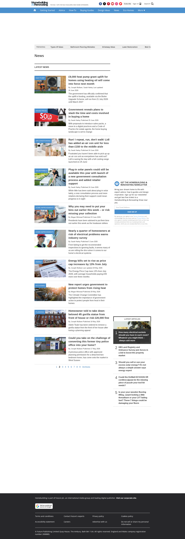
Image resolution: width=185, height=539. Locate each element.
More (140, 10)
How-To (72, 10)
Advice (62, 10)
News (116, 10)
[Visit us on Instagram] (116, 3)
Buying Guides (87, 10)
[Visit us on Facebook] (100, 3)
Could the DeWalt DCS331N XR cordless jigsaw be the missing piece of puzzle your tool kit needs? (133, 381)
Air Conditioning (43, 141)
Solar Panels (41, 170)
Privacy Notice (141, 218)
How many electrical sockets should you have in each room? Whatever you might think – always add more (134, 336)
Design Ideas (104, 10)
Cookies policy (127, 516)
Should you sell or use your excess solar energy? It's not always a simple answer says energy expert (132, 366)
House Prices (41, 111)
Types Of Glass (57, 47)
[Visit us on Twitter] (104, 3)
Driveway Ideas (108, 47)
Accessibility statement (44, 522)
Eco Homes (128, 10)
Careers (67, 522)
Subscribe (127, 4)
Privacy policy (98, 516)
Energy (39, 262)
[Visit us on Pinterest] (108, 3)
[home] (34, 10)
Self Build (40, 339)
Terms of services (138, 216)
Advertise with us (99, 522)
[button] (149, 4)
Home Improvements (44, 207)
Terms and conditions (44, 516)
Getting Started (47, 10)
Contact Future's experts (74, 516)
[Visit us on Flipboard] (120, 3)
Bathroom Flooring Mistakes (82, 47)
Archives (86, 367)
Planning (40, 312)
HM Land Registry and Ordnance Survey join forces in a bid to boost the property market (133, 351)
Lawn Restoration (130, 47)
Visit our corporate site (126, 498)
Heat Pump (40, 78)
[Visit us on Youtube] (112, 3)
